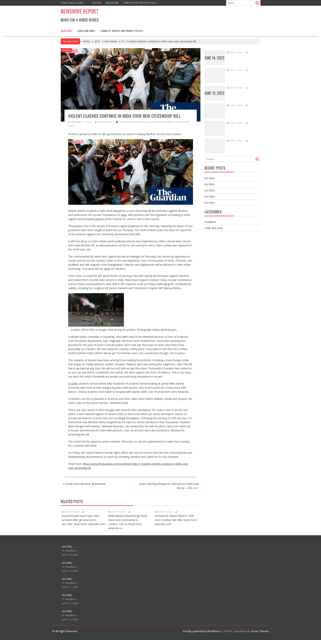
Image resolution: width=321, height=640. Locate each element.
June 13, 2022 (214, 93)
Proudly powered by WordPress (202, 631)
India (141, 122)
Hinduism (131, 122)
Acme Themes (260, 631)
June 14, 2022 (214, 58)
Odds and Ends (112, 2)
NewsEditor (104, 122)
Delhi (122, 122)
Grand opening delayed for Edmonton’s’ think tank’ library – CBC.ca (169, 486)
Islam (148, 122)
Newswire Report (79, 11)
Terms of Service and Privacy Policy (139, 2)
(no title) (210, 178)
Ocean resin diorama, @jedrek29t (85, 484)
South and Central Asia (167, 122)
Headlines (96, 2)
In (69, 383)
